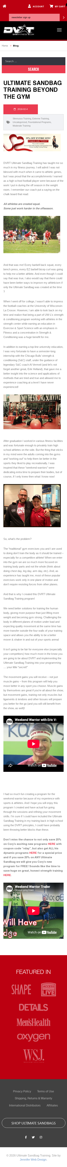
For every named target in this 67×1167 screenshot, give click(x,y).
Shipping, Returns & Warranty (33, 1098)
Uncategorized (20, 122)
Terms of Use (45, 1091)
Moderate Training (22, 126)
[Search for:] (33, 61)
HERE (51, 843)
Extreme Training (40, 118)
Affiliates (52, 1105)
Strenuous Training (22, 118)
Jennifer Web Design (33, 1159)
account (38, 6)
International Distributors (25, 1105)
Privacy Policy (22, 1091)
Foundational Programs (39, 122)
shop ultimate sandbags (33, 1122)
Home (5, 45)
